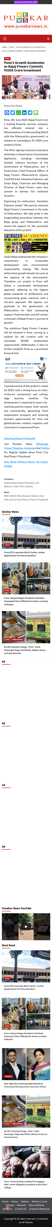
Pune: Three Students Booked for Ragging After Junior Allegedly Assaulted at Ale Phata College (25, 1184)
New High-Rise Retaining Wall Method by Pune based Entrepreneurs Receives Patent (25, 1085)
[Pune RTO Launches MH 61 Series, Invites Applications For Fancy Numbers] (26, 533)
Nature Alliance (36, 1205)
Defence (25, 1201)
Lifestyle (10, 1205)
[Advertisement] (26, 692)
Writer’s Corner (39, 1201)
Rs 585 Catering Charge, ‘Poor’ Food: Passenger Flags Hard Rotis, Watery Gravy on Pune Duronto (24, 650)
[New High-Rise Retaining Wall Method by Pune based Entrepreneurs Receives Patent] (26, 1064)
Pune (7, 58)
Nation (14, 1201)
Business (8, 1076)
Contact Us (20, 1208)
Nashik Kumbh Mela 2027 (26, 2)
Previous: (21, 483)
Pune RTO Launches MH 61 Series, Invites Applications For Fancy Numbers (24, 554)
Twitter (45, 448)
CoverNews (42, 1218)
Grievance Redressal (39, 1208)
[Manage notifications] (7, 1208)
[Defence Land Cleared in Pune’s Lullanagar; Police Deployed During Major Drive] (26, 926)
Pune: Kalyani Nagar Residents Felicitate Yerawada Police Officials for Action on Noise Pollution (26, 601)
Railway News (18, 639)
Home (5, 1201)
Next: (26, 496)
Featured (21, 1205)
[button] (5, 38)
